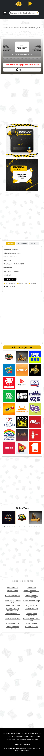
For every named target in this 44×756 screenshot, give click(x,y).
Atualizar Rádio (34, 736)
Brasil (9, 260)
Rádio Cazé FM (31, 627)
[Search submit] (37, 13)
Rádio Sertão (12, 591)
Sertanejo (15, 249)
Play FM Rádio (31, 605)
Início (5, 28)
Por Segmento (9, 736)
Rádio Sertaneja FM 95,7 (31, 592)
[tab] (10, 243)
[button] (5, 13)
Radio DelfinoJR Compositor (31, 596)
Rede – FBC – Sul (12, 605)
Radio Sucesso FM (12, 614)
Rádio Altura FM (12, 624)
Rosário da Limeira (15, 253)
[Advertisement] (22, 98)
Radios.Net (31, 588)
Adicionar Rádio (22, 736)
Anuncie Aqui (10, 740)
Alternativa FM (12, 588)
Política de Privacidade (22, 744)
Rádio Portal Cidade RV (13, 601)
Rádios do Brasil (10, 283)
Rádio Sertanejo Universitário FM (12, 610)
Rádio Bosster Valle (12, 619)
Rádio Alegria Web (12, 596)
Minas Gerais (13, 257)
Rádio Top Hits (31, 624)
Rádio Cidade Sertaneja (31, 614)
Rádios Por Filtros (22, 733)
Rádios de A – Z (35, 733)
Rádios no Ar (13, 28)
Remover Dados (32, 740)
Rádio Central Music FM (31, 619)
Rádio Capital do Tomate (12, 627)
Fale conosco (21, 740)
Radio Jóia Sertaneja (31, 601)
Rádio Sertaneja (31, 609)
